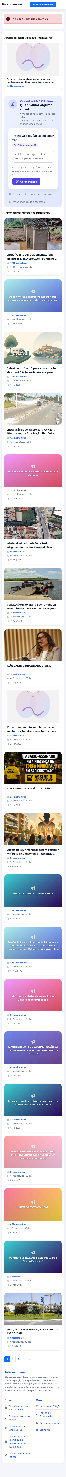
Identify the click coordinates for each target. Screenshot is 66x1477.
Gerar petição (28, 181)
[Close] (58, 18)
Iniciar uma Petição (43, 4)
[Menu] (61, 4)
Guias (8, 1400)
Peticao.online (12, 4)
